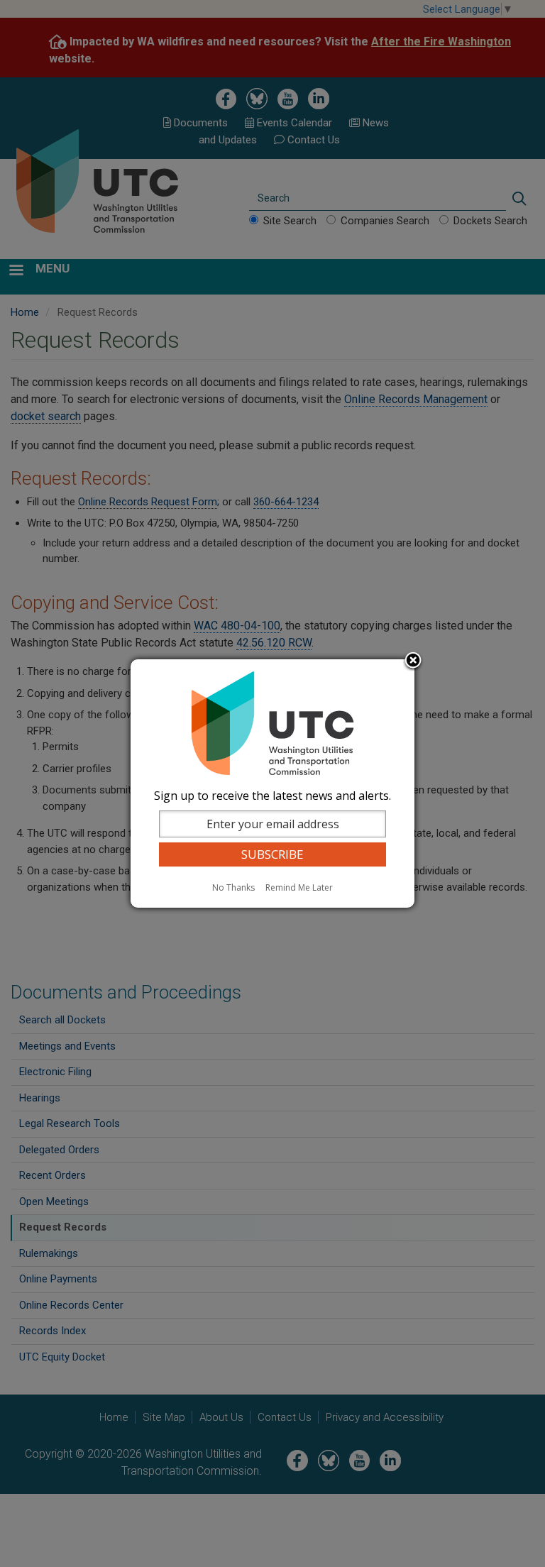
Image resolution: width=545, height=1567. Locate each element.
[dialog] (272, 783)
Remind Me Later (299, 887)
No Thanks (233, 887)
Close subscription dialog (413, 661)
